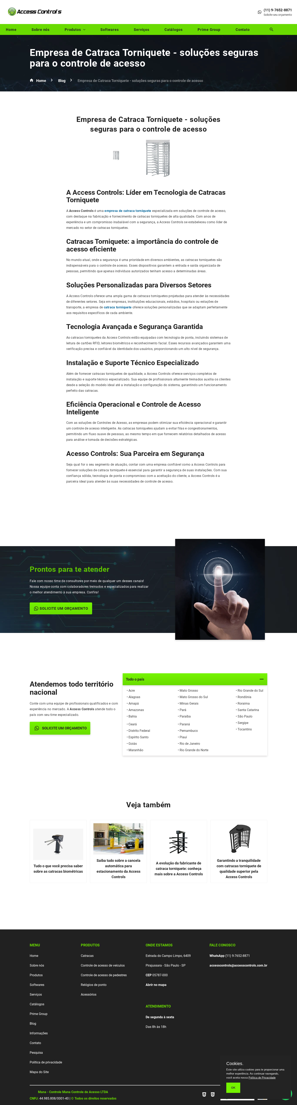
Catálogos (173, 29)
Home (11, 29)
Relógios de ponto (93, 985)
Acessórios (88, 994)
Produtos (73, 29)
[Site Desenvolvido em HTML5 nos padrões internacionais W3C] (213, 1097)
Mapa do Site (39, 1072)
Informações (39, 1033)
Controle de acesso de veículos (103, 965)
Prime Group (209, 29)
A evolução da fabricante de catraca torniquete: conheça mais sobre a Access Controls (179, 868)
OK (233, 1087)
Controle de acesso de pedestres (104, 975)
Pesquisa (36, 1053)
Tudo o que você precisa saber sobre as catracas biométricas (58, 869)
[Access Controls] (35, 17)
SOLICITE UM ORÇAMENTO (64, 608)
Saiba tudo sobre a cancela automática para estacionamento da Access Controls (118, 868)
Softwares (109, 29)
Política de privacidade (46, 1062)
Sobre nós (41, 29)
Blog (33, 1023)
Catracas (87, 956)
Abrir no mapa (156, 985)
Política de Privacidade (262, 1077)
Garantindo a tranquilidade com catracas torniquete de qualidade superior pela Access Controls (239, 868)
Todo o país (135, 679)
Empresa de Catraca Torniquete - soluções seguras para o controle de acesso (144, 58)
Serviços (141, 29)
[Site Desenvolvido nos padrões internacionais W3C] (204, 1097)
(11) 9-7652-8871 (230, 956)
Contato (243, 29)
